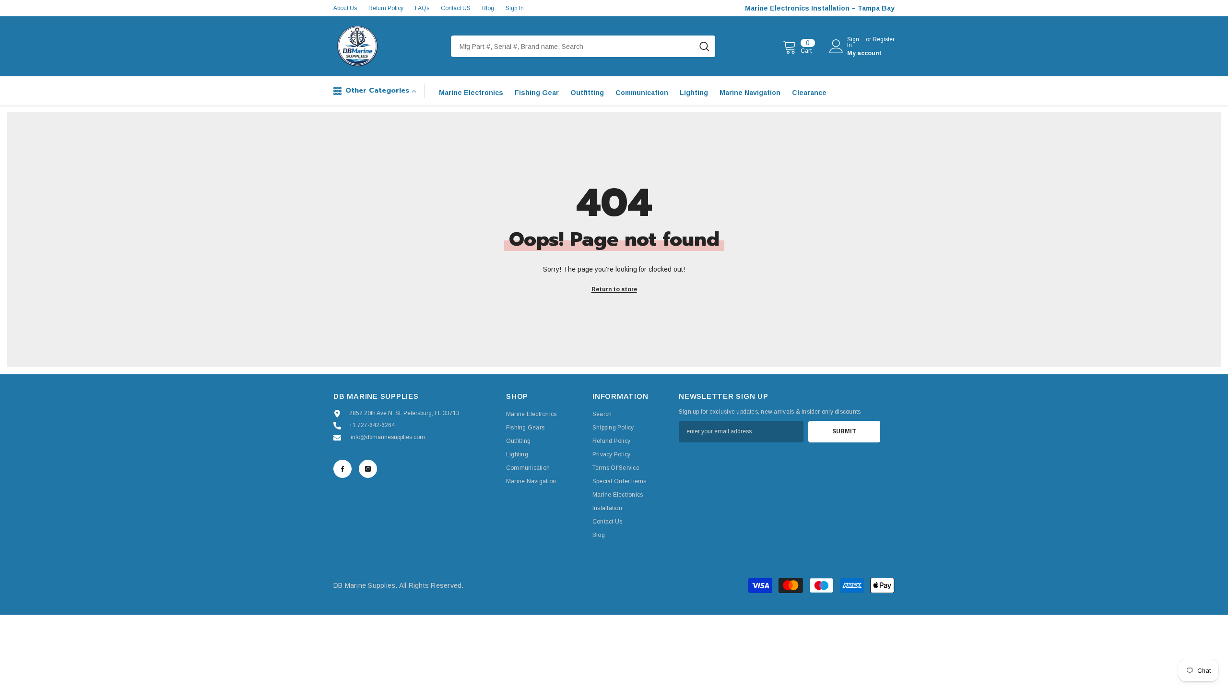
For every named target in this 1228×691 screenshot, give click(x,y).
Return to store (614, 289)
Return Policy (385, 8)
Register (884, 39)
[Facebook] (342, 469)
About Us (345, 8)
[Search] (583, 46)
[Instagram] (368, 469)
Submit (844, 431)
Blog (488, 8)
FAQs (422, 8)
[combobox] (572, 46)
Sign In (515, 8)
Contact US (456, 8)
